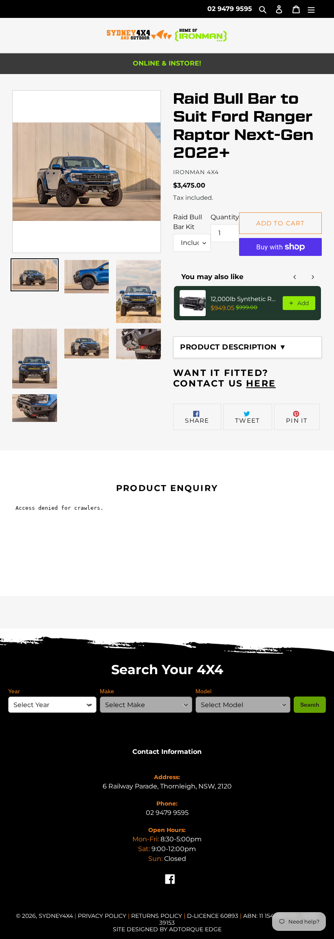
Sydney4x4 (56, 915)
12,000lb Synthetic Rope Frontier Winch (244, 299)
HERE (261, 383)
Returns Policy (157, 915)
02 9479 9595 (229, 9)
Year (14, 691)
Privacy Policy (103, 915)
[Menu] (311, 9)
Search (309, 704)
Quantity (225, 217)
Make (107, 691)
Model (203, 691)
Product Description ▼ (233, 347)
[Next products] (313, 277)
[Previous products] (295, 277)
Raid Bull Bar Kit (187, 222)
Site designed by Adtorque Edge (167, 929)
